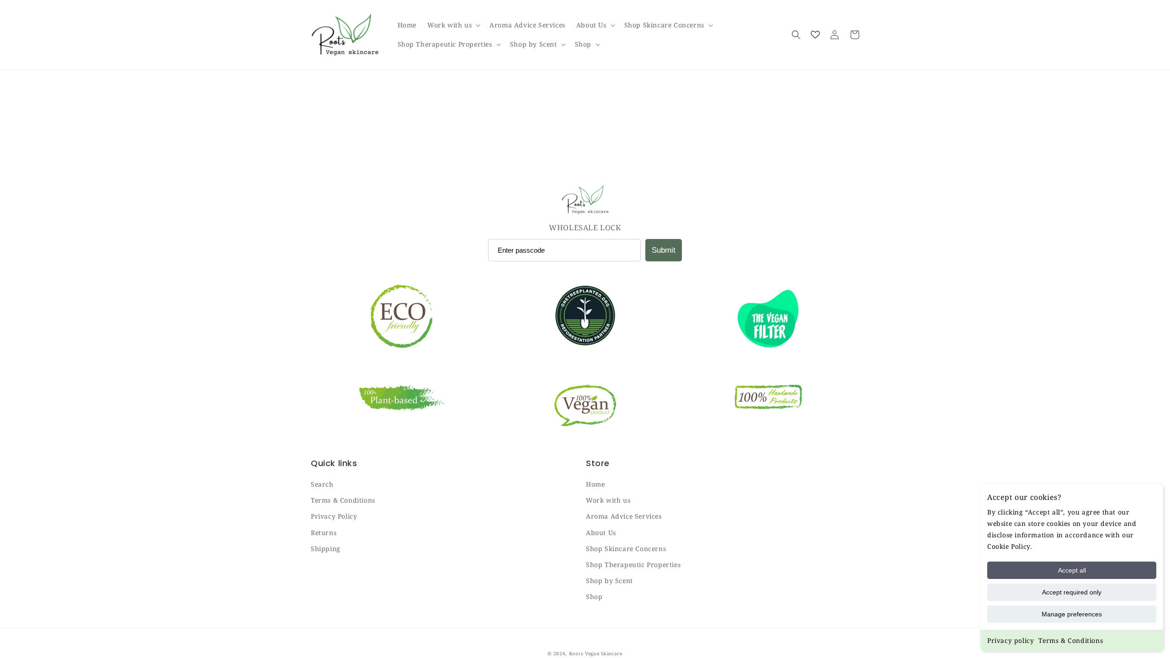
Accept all (1072, 570)
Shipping (325, 548)
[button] (453, 25)
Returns (323, 532)
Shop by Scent (609, 580)
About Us (601, 532)
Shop (594, 596)
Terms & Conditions (1070, 640)
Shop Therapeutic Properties (633, 564)
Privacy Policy (334, 516)
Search (322, 484)
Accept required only (1071, 592)
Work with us (608, 500)
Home (595, 484)
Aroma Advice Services (624, 516)
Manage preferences (1072, 614)
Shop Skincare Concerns (626, 548)
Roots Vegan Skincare (595, 653)
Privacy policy (1010, 640)
